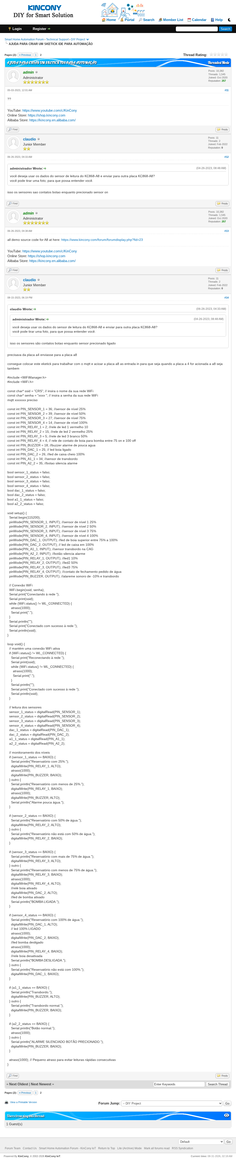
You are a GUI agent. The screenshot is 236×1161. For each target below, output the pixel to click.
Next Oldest (18, 1084)
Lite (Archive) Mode (129, 1148)
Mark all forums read (157, 1148)
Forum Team (13, 1148)
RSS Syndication (182, 1148)
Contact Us (30, 1148)
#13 (226, 231)
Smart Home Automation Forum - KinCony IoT (67, 1148)
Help (219, 20)
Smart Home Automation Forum (24, 39)
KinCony (23, 1156)
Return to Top (106, 1148)
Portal (129, 20)
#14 (226, 297)
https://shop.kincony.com (46, 115)
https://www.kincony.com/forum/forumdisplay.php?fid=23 (102, 240)
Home (111, 20)
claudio (29, 139)
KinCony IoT (52, 1156)
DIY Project (78, 39)
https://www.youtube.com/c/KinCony (49, 110)
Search (148, 20)
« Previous (25, 55)
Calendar (199, 20)
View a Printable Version (23, 1102)
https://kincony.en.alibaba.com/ (52, 120)
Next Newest (41, 1084)
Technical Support (57, 39)
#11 (227, 90)
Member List (173, 20)
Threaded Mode (218, 62)
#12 (226, 156)
